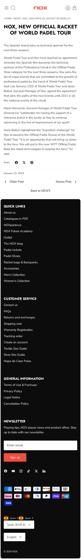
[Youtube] (13, 471)
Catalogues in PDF (16, 219)
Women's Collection (17, 281)
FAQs (7, 311)
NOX (14, 551)
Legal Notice (12, 397)
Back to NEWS (40, 191)
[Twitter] (36, 471)
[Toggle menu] (6, 8)
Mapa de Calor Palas (17, 361)
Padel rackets (13, 250)
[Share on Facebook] (16, 162)
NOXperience (12, 225)
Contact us (10, 305)
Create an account (16, 342)
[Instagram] (21, 471)
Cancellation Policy (16, 404)
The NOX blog (13, 244)
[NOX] (40, 8)
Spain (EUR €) (16, 525)
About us (10, 213)
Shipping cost (13, 324)
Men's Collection (14, 275)
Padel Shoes (12, 256)
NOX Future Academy (18, 231)
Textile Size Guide (15, 349)
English (12, 537)
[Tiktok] (28, 471)
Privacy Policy (13, 391)
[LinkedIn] (44, 471)
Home (8, 18)
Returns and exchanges (19, 317)
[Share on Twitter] (24, 162)
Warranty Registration (18, 330)
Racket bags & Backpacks (21, 262)
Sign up (15, 457)
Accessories (11, 268)
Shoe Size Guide (14, 355)
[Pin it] (32, 162)
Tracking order (13, 336)
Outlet (8, 237)
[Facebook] (5, 471)
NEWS (17, 18)
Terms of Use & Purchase (20, 385)
